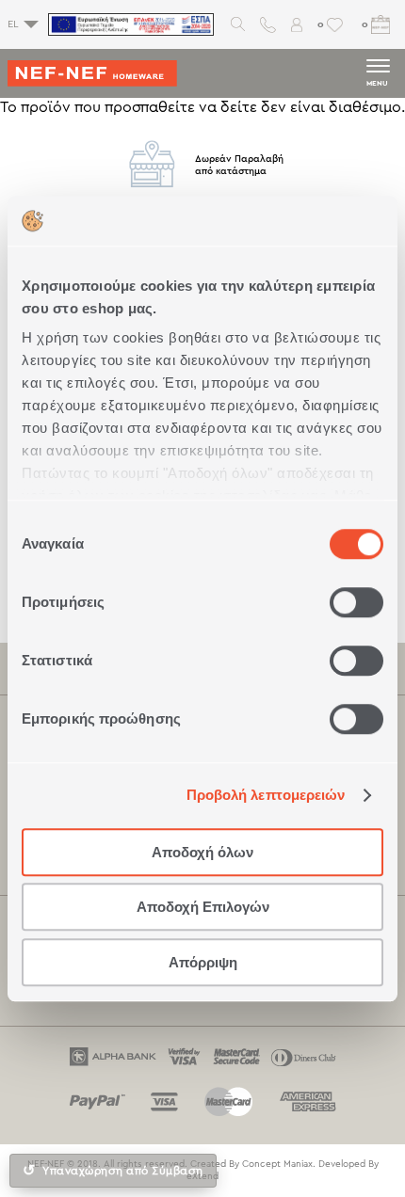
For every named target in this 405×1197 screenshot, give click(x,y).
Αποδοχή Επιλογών (203, 907)
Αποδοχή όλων (202, 852)
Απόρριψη (203, 962)
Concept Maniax (277, 1164)
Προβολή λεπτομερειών (266, 795)
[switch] (356, 602)
